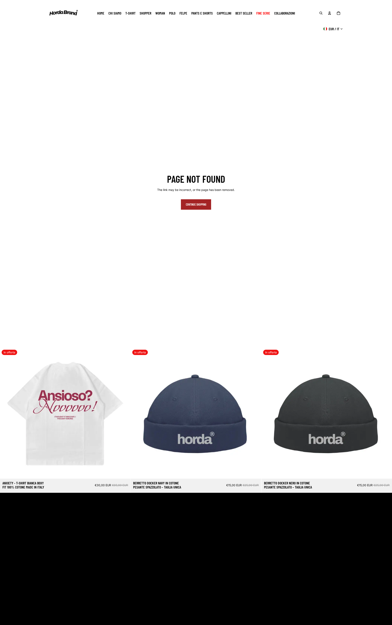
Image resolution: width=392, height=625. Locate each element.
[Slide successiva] (124, 413)
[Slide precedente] (6, 413)
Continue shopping (196, 204)
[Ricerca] (320, 13)
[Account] (329, 13)
